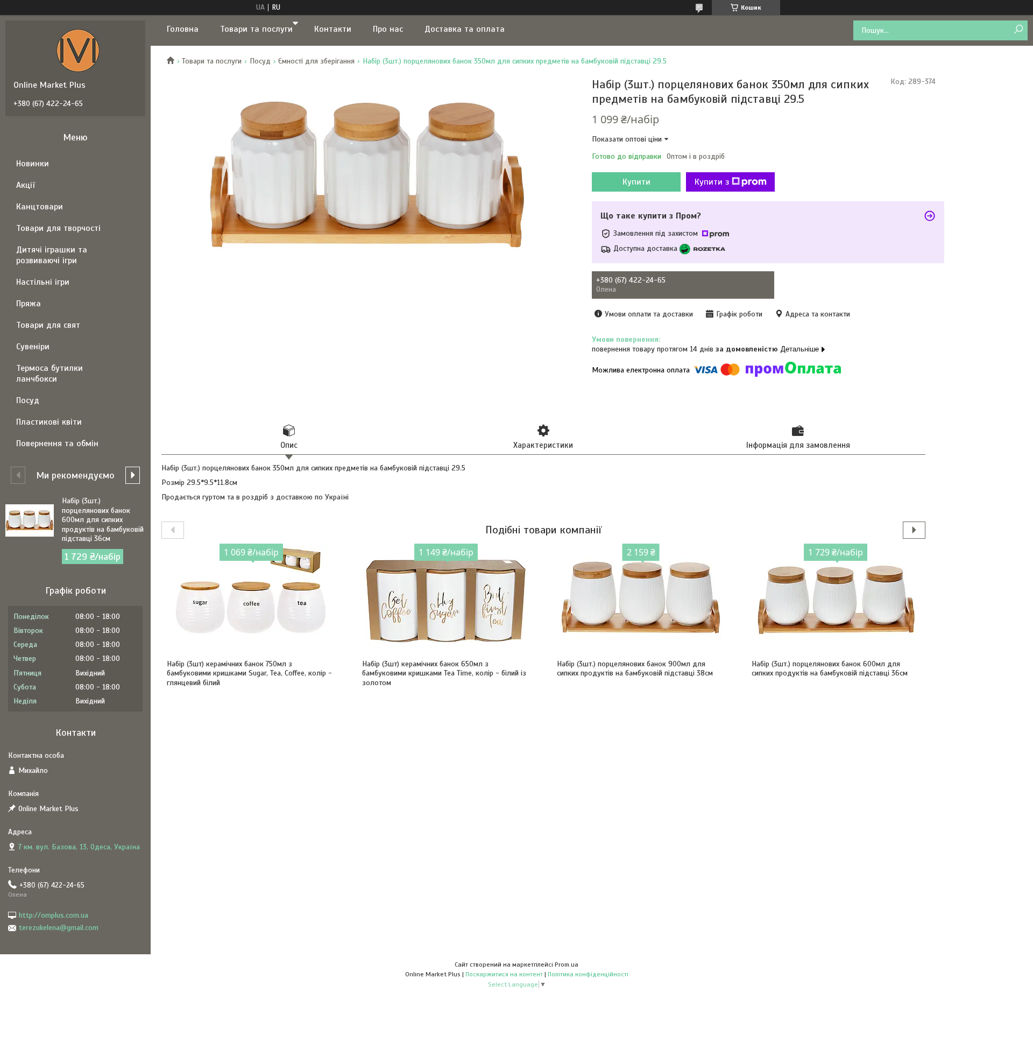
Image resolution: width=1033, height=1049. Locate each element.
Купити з (712, 182)
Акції (25, 185)
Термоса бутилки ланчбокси (49, 373)
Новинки (32, 163)
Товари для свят (48, 325)
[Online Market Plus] (78, 50)
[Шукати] (1018, 29)
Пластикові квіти (49, 422)
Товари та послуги (256, 29)
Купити (636, 182)
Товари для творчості (58, 228)
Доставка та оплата (464, 29)
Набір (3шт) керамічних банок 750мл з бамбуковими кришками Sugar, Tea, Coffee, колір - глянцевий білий (249, 673)
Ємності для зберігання (316, 61)
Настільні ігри (42, 282)
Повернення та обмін (57, 443)
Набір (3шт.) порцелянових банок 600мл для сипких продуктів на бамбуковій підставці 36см (830, 668)
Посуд (260, 61)
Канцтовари (39, 206)
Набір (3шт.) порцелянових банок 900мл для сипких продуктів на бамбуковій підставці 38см (635, 668)
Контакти (332, 29)
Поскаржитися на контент (504, 974)
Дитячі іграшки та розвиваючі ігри (51, 255)
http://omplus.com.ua (53, 915)
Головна (183, 29)
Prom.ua (566, 964)
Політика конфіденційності (588, 974)
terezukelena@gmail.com (58, 927)
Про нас (388, 29)
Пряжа (28, 303)
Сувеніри (32, 346)
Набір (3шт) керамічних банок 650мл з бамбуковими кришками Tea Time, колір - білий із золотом (444, 673)
